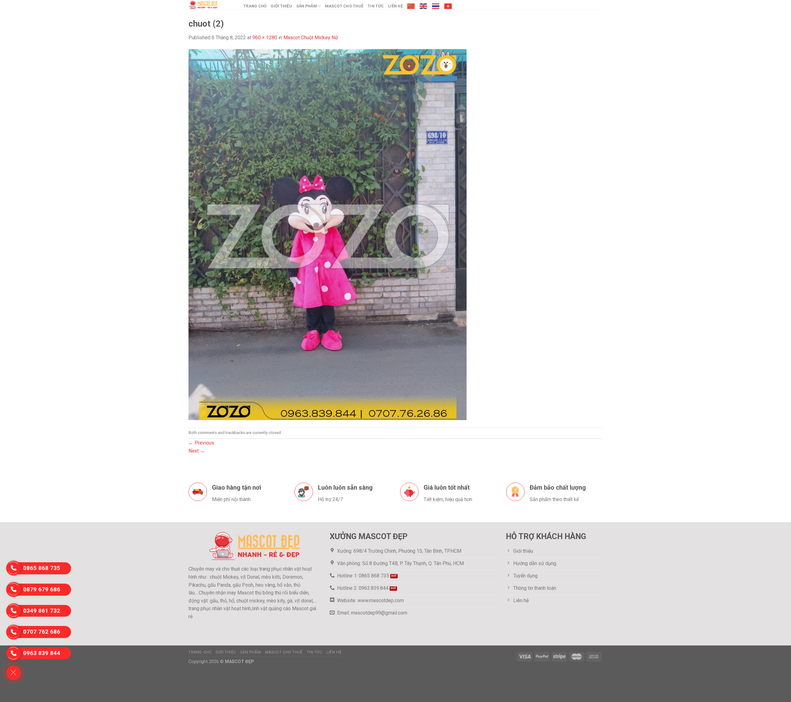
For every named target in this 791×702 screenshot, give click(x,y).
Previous (201, 443)
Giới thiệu (281, 6)
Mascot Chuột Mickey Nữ (310, 37)
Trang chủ (254, 6)
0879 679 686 (41, 589)
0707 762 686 (41, 631)
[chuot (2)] (327, 234)
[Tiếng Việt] (448, 6)
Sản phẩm (306, 6)
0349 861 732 (41, 610)
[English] (424, 6)
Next (196, 451)
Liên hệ (395, 6)
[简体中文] (411, 6)
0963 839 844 (41, 653)
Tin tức (376, 6)
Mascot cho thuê (344, 6)
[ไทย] (436, 6)
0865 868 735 (41, 568)
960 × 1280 (264, 37)
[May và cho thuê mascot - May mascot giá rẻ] (211, 4)
